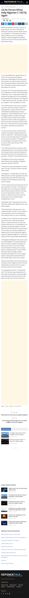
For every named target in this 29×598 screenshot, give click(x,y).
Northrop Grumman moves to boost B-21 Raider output (17, 440)
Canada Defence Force (7, 543)
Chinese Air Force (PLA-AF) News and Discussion (13, 549)
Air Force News (20, 7)
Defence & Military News (10, 7)
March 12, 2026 (12, 511)
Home (2, 7)
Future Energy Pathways (7, 563)
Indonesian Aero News (7, 546)
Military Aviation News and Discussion (10, 534)
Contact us (19, 586)
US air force (18, 406)
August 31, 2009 (15, 18)
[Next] (16, 448)
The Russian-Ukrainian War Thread (9, 540)
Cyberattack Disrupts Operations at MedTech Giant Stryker (18, 522)
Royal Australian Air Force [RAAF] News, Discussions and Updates (14, 556)
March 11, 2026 (12, 525)
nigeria (11, 406)
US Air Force (6, 18)
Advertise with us (11, 586)
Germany (3, 560)
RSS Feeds (20, 585)
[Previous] (13, 448)
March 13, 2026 (13, 436)
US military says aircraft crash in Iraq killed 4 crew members (18, 433)
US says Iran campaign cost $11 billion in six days (17, 515)
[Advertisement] (14, 342)
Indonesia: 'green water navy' (8, 552)
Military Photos (13, 585)
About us (3, 586)
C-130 (6, 406)
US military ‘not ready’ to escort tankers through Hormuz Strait (17, 509)
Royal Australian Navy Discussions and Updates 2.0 (14, 537)
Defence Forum (4, 585)
